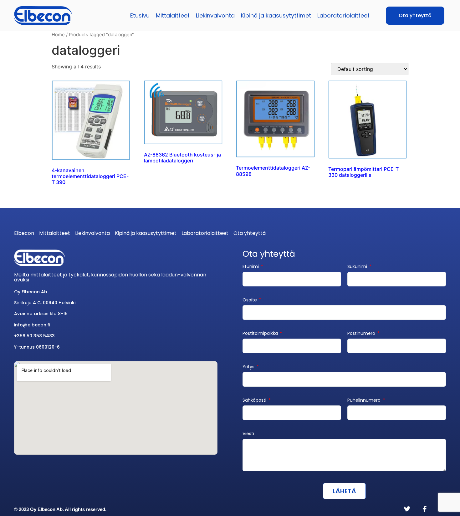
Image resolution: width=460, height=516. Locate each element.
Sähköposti (255, 400)
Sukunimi (357, 267)
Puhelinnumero (364, 400)
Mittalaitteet (173, 15)
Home (58, 34)
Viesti (248, 434)
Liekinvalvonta (215, 15)
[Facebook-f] (424, 509)
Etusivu (140, 15)
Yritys (249, 367)
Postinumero (361, 333)
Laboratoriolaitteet (343, 15)
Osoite (250, 300)
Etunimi (251, 267)
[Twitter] (407, 509)
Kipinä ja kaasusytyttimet (276, 15)
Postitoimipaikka (261, 333)
